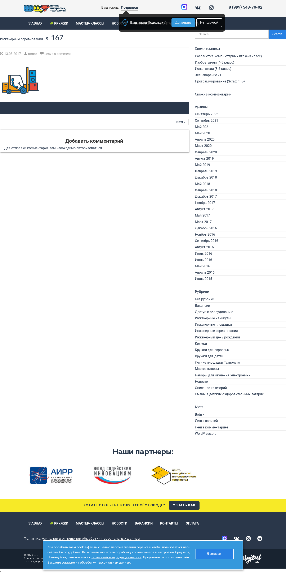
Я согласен (215, 554)
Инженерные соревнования (21, 39)
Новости (201, 382)
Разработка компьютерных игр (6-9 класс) (228, 56)
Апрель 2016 (205, 272)
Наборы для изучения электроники (222, 375)
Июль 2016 (203, 254)
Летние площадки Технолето (217, 362)
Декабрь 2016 (206, 228)
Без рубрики (204, 299)
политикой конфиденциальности (116, 557)
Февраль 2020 (206, 152)
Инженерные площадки (213, 324)
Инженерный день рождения (217, 337)
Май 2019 (202, 165)
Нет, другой (209, 23)
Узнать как (184, 505)
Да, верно (183, 23)
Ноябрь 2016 (205, 234)
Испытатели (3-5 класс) (213, 69)
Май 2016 (202, 266)
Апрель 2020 (205, 139)
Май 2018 (202, 184)
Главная (35, 23)
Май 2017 (202, 215)
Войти (199, 414)
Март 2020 (203, 146)
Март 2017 (203, 222)
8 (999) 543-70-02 (245, 7)
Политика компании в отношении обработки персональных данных (82, 538)
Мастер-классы (90, 23)
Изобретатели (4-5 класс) (214, 62)
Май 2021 (202, 127)
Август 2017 (204, 209)
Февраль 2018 (206, 190)
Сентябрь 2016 (206, 241)
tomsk (32, 54)
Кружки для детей (209, 356)
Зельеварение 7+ (208, 75)
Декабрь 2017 (206, 196)
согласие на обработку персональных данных (96, 562)
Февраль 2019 (206, 171)
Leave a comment (57, 54)
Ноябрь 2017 (205, 203)
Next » (181, 122)
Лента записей (206, 421)
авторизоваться (89, 148)
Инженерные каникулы (213, 318)
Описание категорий (211, 388)
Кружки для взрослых (212, 350)
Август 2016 (204, 247)
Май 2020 (202, 133)
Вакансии (202, 306)
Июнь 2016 (203, 260)
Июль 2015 (203, 279)
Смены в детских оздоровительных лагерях (229, 394)
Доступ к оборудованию (214, 312)
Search (277, 34)
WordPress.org (205, 434)
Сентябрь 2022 (206, 114)
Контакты (169, 523)
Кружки (60, 23)
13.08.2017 (12, 54)
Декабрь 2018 (206, 177)
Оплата (192, 523)
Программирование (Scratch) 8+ (220, 81)
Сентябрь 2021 (206, 121)
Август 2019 (204, 159)
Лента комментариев (211, 427)
